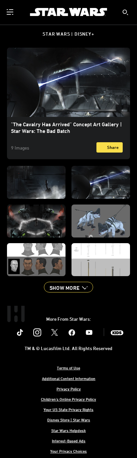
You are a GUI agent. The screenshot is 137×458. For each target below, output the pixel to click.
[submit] (125, 12)
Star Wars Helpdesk (68, 430)
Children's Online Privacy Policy (68, 399)
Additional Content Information (68, 378)
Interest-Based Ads (68, 440)
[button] (68, 287)
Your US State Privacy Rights (68, 409)
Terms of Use (68, 367)
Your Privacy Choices (68, 451)
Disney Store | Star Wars (68, 419)
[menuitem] (11, 12)
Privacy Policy (69, 388)
